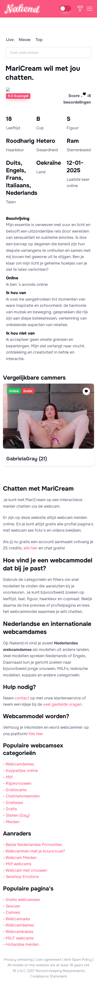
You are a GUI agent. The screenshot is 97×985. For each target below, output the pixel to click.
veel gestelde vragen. (63, 704)
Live (10, 39)
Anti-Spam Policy (78, 959)
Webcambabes (19, 931)
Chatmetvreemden (23, 796)
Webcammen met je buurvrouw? (35, 851)
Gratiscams (16, 789)
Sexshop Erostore (22, 876)
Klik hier (36, 733)
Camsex (13, 912)
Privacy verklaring (18, 959)
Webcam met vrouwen (26, 870)
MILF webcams (20, 938)
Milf (9, 777)
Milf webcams (18, 863)
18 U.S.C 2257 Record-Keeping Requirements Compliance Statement (48, 973)
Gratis (11, 808)
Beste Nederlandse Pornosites (34, 844)
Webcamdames (19, 764)
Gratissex (14, 802)
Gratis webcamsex (23, 899)
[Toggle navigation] (89, 8)
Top (39, 39)
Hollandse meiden (22, 944)
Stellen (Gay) (18, 815)
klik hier (31, 548)
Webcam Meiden (21, 857)
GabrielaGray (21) (26, 459)
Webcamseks (17, 918)
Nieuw (25, 39)
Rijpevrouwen (18, 783)
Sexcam (13, 906)
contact (22, 698)
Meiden (12, 821)
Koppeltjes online (22, 770)
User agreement (48, 959)
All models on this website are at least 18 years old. (48, 965)
